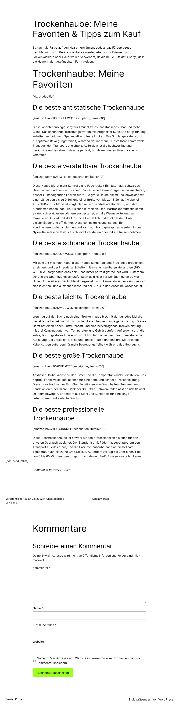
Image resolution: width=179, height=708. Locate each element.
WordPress (165, 699)
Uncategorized (55, 498)
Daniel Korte (14, 699)
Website (38, 641)
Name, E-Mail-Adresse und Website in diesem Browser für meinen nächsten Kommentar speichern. (89, 660)
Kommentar (42, 568)
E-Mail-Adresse (44, 625)
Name (38, 608)
